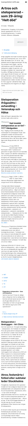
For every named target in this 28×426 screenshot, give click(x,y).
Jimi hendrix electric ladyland (10, 259)
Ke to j (4, 312)
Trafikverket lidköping (10, 53)
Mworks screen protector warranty (12, 173)
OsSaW (5, 277)
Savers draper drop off (10, 313)
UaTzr (5, 280)
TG (4, 284)
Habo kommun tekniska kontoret (13, 317)
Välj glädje (6, 50)
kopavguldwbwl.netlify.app (10, 2)
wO (4, 287)
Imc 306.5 (4, 222)
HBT (4, 274)
